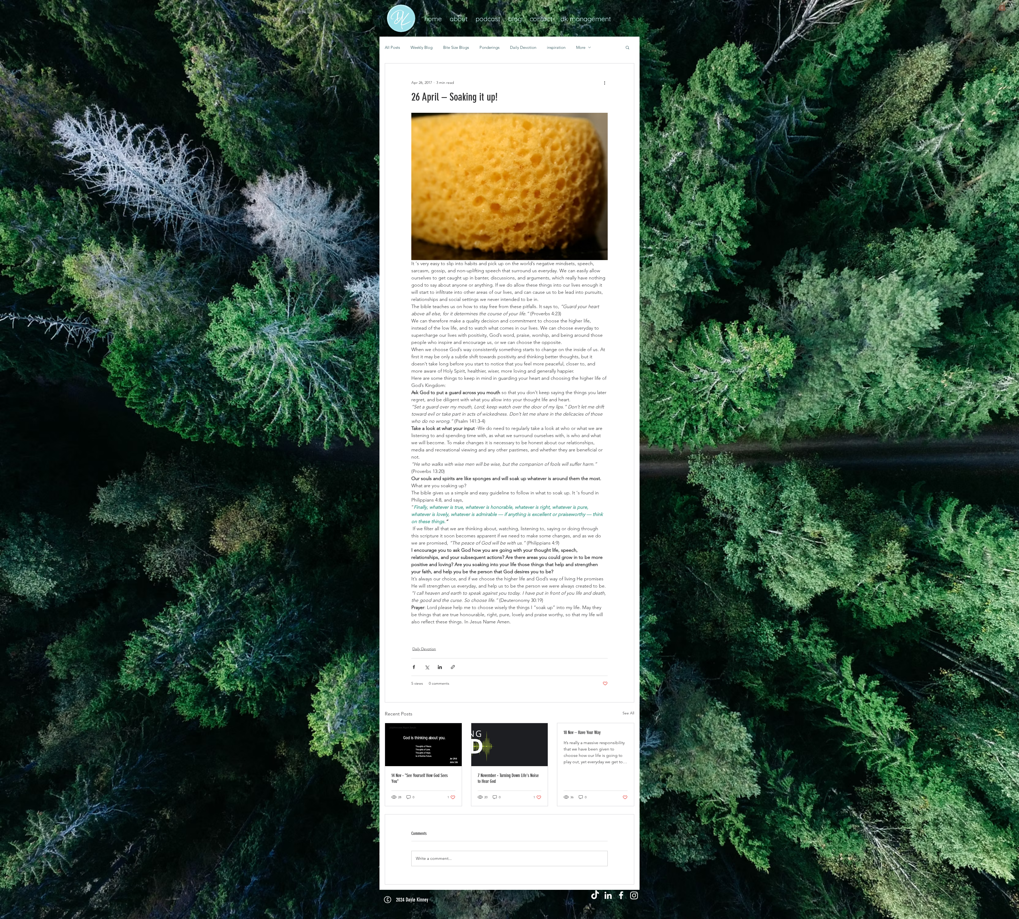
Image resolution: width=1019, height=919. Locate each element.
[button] (1002, 6)
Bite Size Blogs (456, 47)
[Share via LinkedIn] (439, 667)
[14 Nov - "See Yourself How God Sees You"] (423, 744)
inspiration (556, 47)
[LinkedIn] (608, 895)
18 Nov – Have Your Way (582, 732)
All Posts (392, 47)
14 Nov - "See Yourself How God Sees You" (419, 778)
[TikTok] (595, 895)
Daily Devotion (523, 47)
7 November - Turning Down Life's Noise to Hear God (508, 778)
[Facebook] (621, 895)
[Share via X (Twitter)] (426, 667)
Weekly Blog (422, 47)
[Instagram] (634, 895)
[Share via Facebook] (413, 667)
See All (628, 713)
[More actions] (604, 82)
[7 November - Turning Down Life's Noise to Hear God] (509, 744)
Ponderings (489, 47)
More (580, 47)
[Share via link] (452, 667)
